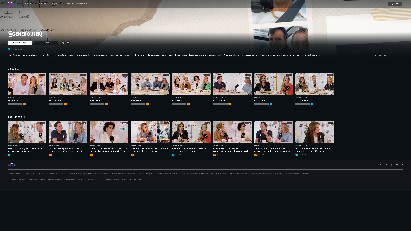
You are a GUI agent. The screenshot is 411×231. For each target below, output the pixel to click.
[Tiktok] (386, 165)
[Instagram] (397, 165)
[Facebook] (381, 165)
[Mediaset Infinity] (12, 4)
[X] (402, 165)
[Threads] (392, 165)
